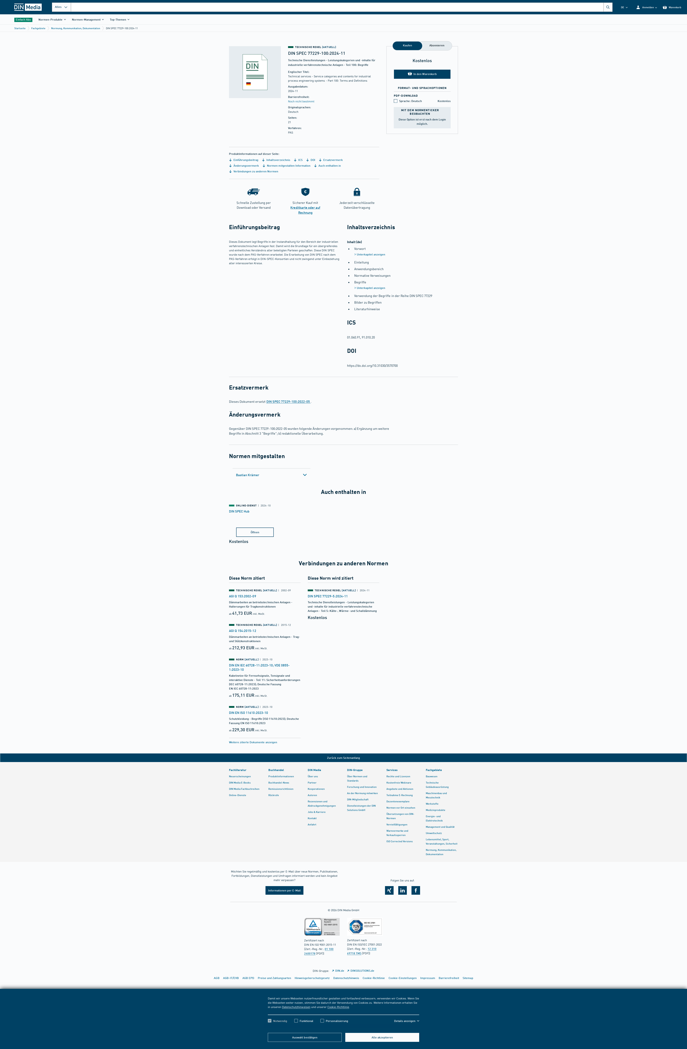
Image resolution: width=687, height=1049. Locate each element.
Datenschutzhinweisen (296, 1007)
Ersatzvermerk (333, 159)
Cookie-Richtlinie (338, 1007)
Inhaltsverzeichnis (278, 159)
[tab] (271, 474)
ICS (300, 159)
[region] (343, 1012)
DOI (312, 159)
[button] (646, 7)
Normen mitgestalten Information (288, 165)
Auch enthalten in (329, 165)
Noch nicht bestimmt (301, 101)
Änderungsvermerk (246, 165)
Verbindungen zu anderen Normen (255, 171)
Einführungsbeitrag (245, 159)
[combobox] (341, 7)
